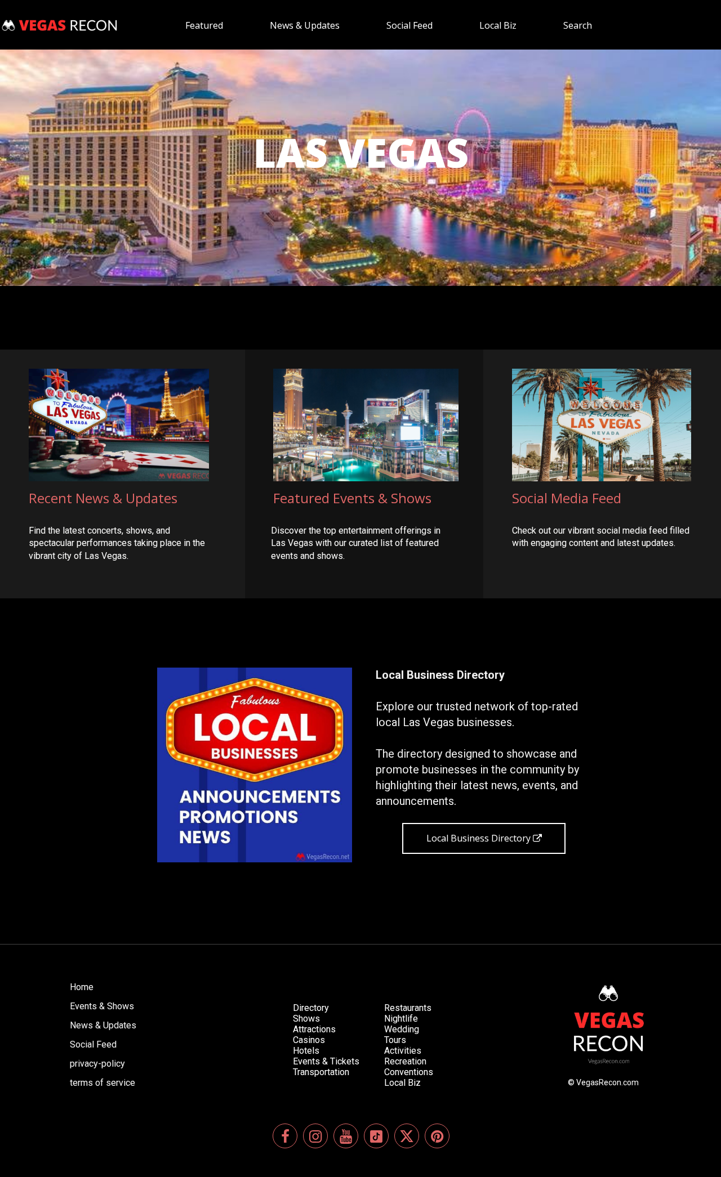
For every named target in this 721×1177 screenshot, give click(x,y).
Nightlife (401, 1018)
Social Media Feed (566, 498)
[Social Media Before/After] (254, 765)
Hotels (306, 1050)
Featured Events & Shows (352, 498)
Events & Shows (102, 1006)
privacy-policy (97, 1063)
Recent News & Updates (103, 498)
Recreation (405, 1061)
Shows (306, 1018)
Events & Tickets (326, 1061)
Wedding (401, 1029)
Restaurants (407, 1008)
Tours (395, 1040)
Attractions (314, 1029)
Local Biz (402, 1082)
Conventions (408, 1072)
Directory (311, 1008)
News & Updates (103, 1025)
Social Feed (93, 1044)
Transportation (321, 1072)
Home (82, 987)
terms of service (102, 1082)
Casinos (309, 1040)
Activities (402, 1050)
